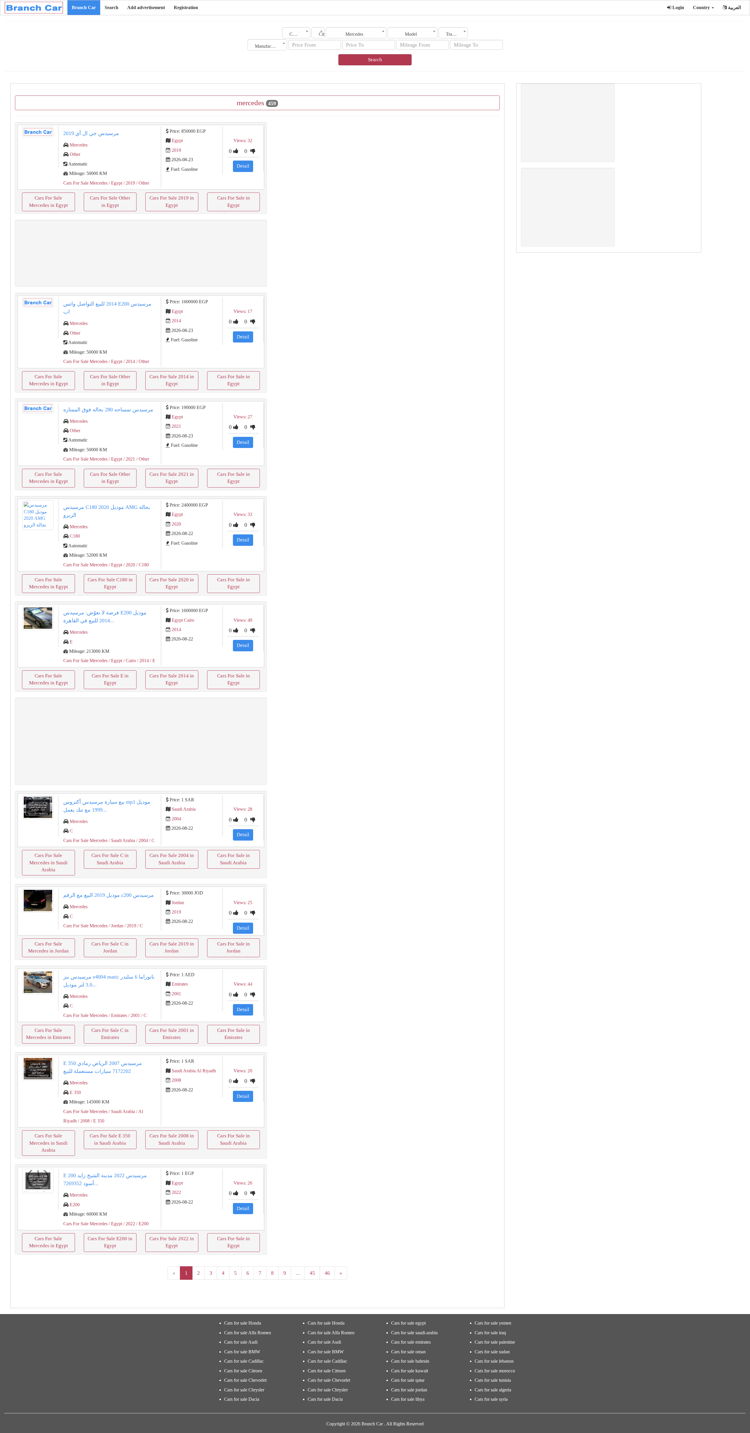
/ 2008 (83, 1120)
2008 (176, 1080)
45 (312, 1273)
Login (677, 7)
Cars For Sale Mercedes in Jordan (48, 947)
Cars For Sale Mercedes (85, 182)
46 (327, 1273)
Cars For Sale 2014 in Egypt (171, 380)
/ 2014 (128, 361)
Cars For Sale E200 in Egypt (110, 1242)
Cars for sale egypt (408, 1322)
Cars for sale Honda (242, 1322)
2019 (176, 150)
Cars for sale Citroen (243, 1370)
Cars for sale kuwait (409, 1370)
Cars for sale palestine (495, 1342)
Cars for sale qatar (408, 1380)
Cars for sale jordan (409, 1389)
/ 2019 (128, 182)
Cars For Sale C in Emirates (110, 1034)
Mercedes (79, 144)
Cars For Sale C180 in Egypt (110, 583)
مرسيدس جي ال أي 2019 (91, 133)
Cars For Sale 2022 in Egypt (171, 1242)
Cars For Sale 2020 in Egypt (171, 583)
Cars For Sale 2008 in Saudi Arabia (171, 1139)
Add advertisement (146, 7)
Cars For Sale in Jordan (233, 947)
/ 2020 (128, 564)
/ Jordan (115, 925)
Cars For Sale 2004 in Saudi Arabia (171, 859)
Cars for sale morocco (495, 1370)
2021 (176, 426)
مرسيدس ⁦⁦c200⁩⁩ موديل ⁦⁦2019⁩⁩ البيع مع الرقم (108, 895)
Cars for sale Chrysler (244, 1389)
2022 (176, 1192)
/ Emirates (117, 1015)
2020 (176, 524)
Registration (186, 7)
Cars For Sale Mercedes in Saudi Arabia (48, 863)
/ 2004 (141, 840)
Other (75, 154)
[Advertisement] (141, 253)
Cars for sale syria (491, 1399)
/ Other (142, 182)
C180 (75, 536)
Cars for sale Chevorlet (245, 1380)
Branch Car (84, 7)
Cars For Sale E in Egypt (110, 679)
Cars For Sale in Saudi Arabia (233, 859)
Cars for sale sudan (492, 1351)
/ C (151, 840)
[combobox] (296, 32)
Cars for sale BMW (242, 1351)
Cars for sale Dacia (241, 1399)
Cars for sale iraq (490, 1332)
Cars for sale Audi (241, 1342)
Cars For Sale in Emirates (233, 1034)
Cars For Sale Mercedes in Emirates (48, 1034)
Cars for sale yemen (493, 1322)
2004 (176, 818)
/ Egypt (115, 182)
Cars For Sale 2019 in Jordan (171, 947)
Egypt (177, 140)
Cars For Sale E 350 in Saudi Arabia (110, 1139)
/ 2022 (128, 1223)
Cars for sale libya (408, 1399)
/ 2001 (133, 1015)
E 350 (75, 1092)
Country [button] (702, 7)
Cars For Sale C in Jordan (110, 947)
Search (111, 7)
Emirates (180, 984)
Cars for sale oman (408, 1351)
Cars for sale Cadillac (244, 1361)
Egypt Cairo (183, 620)
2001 (176, 993)
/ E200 (142, 1223)
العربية (734, 7)
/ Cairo (129, 660)
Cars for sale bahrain (410, 1361)
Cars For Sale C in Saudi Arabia (110, 859)
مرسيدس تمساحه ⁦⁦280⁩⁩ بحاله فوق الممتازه (108, 410)
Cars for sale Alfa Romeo (247, 1332)
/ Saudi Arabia (121, 840)
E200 (75, 1204)
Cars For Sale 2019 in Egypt (171, 201)
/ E (152, 660)
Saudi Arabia (184, 809)
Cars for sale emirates (411, 1342)
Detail (243, 166)
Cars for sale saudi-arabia (414, 1332)
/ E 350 (97, 1120)
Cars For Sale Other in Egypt (110, 201)
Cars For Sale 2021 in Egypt (171, 477)
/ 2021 (128, 458)
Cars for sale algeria (493, 1389)
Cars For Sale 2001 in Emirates (171, 1034)
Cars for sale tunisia (493, 1380)
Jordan (178, 902)
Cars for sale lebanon (494, 1361)
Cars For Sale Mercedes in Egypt (48, 201)
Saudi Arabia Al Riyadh (194, 1070)
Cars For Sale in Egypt (233, 201)
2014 (176, 320)
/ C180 (142, 564)
